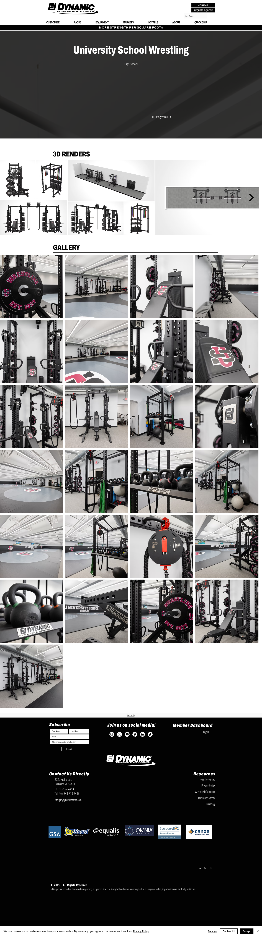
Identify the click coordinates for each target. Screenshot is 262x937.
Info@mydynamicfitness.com (68, 806)
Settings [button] (212, 931)
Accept (246, 931)
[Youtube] (127, 740)
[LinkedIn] (142, 740)
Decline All (229, 931)
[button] (203, 5)
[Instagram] (111, 740)
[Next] (211, 874)
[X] (119, 740)
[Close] (258, 931)
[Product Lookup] (199, 874)
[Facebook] (134, 740)
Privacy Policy (141, 931)
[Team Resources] (205, 874)
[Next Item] (255, 197)
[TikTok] (150, 740)
